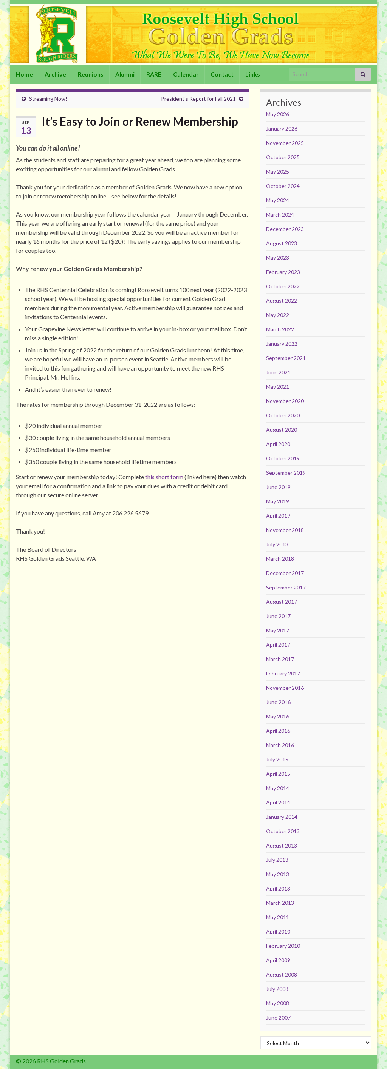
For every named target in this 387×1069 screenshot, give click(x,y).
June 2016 (278, 702)
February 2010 (283, 946)
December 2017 (285, 573)
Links (252, 74)
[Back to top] (370, 1052)
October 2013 (283, 831)
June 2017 (278, 616)
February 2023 (283, 272)
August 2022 (281, 300)
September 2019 (286, 472)
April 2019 (278, 515)
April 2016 (278, 731)
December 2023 (285, 229)
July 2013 (277, 860)
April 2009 (278, 960)
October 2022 (283, 286)
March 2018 (280, 558)
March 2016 (280, 745)
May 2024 (277, 200)
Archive (55, 74)
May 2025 (277, 171)
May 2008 (277, 1003)
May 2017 (277, 630)
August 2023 (281, 243)
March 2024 (280, 214)
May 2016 (277, 716)
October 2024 (283, 186)
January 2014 (281, 817)
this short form (164, 476)
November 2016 (285, 687)
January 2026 (281, 128)
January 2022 (281, 343)
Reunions (91, 74)
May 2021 (277, 386)
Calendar (186, 74)
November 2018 (285, 530)
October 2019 (283, 458)
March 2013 (280, 903)
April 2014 (278, 802)
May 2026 (277, 114)
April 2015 (278, 774)
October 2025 (283, 157)
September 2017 (286, 587)
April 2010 (278, 931)
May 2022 (277, 315)
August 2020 (281, 429)
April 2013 (278, 888)
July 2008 (277, 989)
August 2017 (281, 601)
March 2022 (280, 329)
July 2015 (277, 759)
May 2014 (277, 788)
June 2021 (278, 372)
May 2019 (277, 501)
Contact (222, 74)
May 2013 (277, 874)
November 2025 (285, 143)
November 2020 (285, 401)
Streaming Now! (48, 98)
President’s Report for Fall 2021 (198, 98)
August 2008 (281, 974)
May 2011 (277, 917)
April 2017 (278, 644)
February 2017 (283, 673)
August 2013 (281, 845)
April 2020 (278, 444)
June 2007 (278, 1017)
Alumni (125, 74)
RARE (153, 74)
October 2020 (283, 415)
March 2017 (280, 659)
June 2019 (278, 487)
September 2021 (286, 358)
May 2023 (277, 257)
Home (24, 74)
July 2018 (277, 544)
